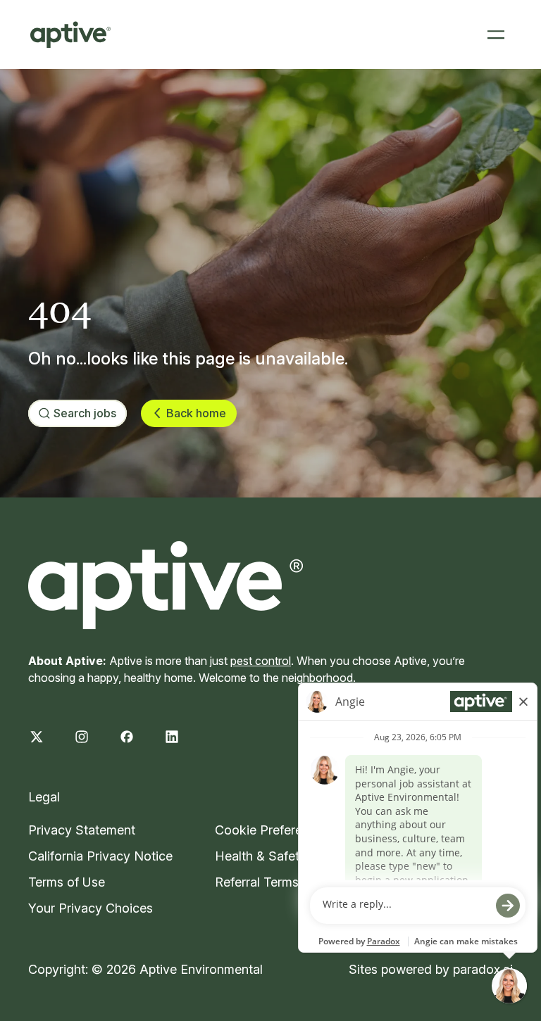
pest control (260, 661)
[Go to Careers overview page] (70, 34)
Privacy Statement (81, 830)
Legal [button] (44, 796)
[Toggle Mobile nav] (496, 34)
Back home (196, 413)
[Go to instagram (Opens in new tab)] (81, 736)
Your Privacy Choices (90, 908)
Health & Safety (260, 856)
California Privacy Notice (100, 856)
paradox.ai (483, 969)
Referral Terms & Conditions (296, 882)
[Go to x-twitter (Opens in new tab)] (36, 736)
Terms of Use (66, 882)
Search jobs (85, 413)
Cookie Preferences (272, 830)
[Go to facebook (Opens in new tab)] (126, 736)
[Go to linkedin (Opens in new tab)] (171, 736)
